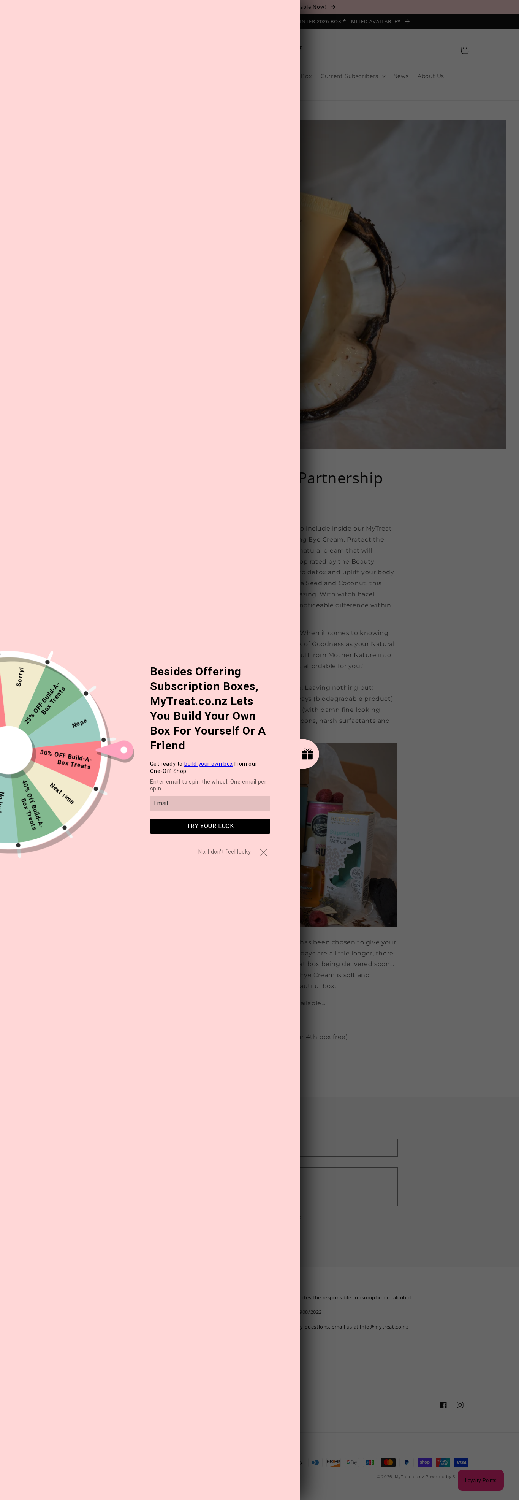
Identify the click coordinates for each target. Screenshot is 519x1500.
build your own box (208, 764)
